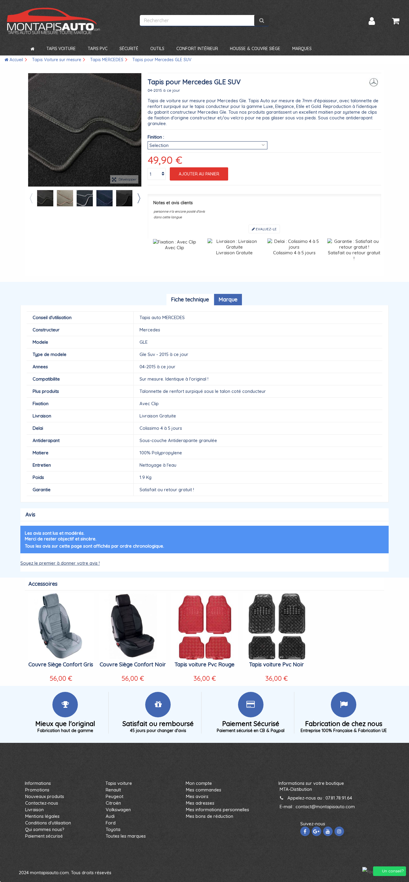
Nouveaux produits (44, 796)
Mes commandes (203, 790)
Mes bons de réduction (209, 816)
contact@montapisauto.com (325, 806)
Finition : (156, 137)
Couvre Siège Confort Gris (60, 664)
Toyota (113, 829)
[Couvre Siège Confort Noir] (132, 626)
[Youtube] (328, 831)
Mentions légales (42, 816)
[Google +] (316, 831)
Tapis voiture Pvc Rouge (204, 664)
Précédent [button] (31, 129)
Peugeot (114, 796)
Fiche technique (190, 299)
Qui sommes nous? (44, 829)
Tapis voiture (118, 783)
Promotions (37, 790)
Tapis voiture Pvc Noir (276, 664)
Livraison (34, 809)
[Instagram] (339, 831)
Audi (110, 816)
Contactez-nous (41, 803)
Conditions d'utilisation (48, 823)
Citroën (113, 803)
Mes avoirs (197, 796)
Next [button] (139, 198)
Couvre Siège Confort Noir (133, 664)
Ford (111, 823)
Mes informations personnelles (217, 809)
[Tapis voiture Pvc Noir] (276, 626)
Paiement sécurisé (44, 836)
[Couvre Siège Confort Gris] (61, 626)
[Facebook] (305, 831)
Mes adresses (200, 803)
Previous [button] (31, 198)
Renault (113, 790)
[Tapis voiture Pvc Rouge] (204, 626)
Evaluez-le (266, 229)
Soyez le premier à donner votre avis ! (60, 563)
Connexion (372, 21)
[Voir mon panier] (396, 21)
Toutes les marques (126, 836)
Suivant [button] (138, 129)
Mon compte (199, 783)
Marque (228, 299)
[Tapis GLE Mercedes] (45, 198)
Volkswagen (118, 809)
